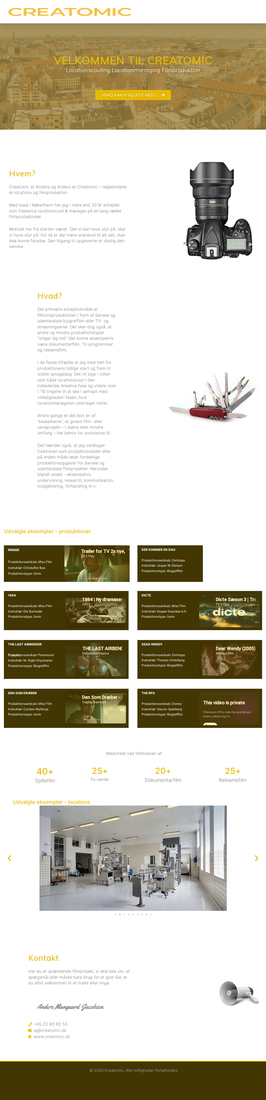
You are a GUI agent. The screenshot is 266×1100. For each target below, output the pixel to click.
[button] (192, 12)
